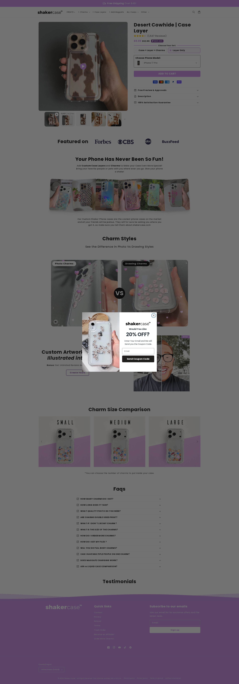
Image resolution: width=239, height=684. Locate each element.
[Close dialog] (153, 315)
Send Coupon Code (138, 358)
